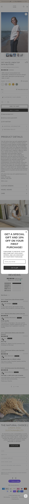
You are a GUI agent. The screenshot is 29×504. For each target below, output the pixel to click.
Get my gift (14, 268)
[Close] (26, 232)
